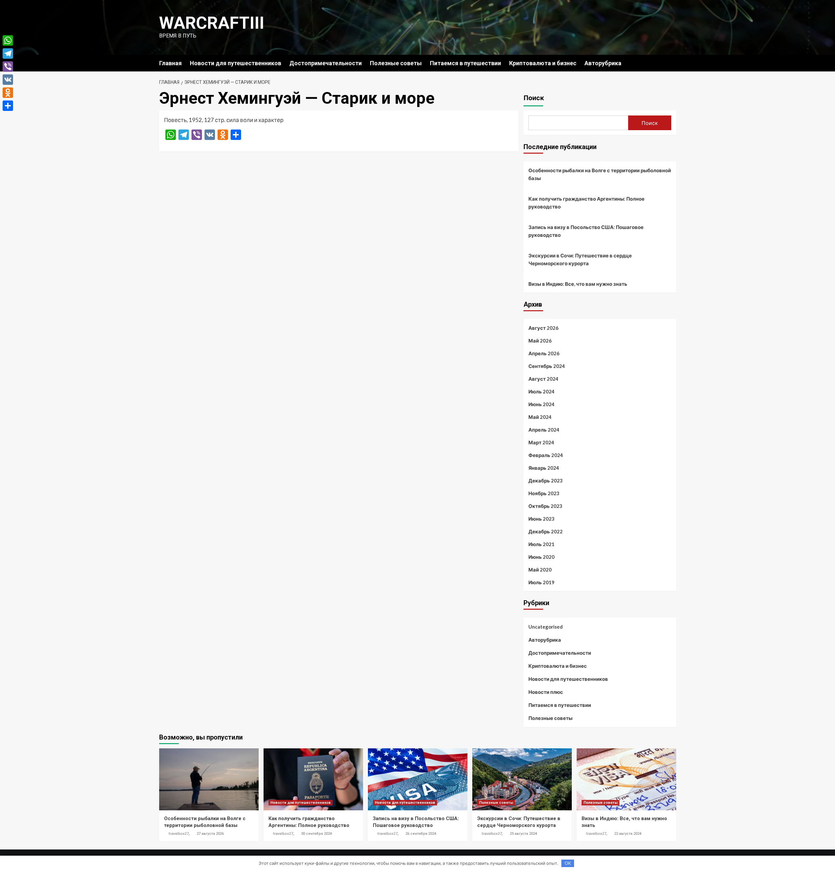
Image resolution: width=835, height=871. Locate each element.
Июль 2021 (541, 544)
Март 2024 (541, 442)
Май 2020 (540, 570)
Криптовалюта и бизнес (542, 63)
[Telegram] (7, 53)
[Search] (672, 63)
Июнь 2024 (541, 404)
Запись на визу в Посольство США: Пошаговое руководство (586, 231)
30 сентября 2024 (316, 834)
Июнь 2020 (541, 557)
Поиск (534, 98)
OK (568, 863)
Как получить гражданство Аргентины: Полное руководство (586, 202)
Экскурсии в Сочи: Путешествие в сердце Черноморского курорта (580, 259)
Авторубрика (602, 63)
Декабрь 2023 (545, 480)
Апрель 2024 (543, 430)
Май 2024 (540, 417)
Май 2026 (540, 341)
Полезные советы (396, 63)
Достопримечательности (325, 63)
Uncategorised (545, 627)
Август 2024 (543, 379)
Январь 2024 (543, 468)
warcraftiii (211, 23)
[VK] (7, 79)
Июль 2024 (541, 391)
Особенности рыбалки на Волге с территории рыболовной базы (599, 174)
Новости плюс (545, 692)
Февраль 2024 (545, 455)
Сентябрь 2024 (546, 366)
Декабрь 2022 (545, 531)
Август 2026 (543, 328)
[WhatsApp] (7, 40)
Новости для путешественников (235, 63)
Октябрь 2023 (545, 506)
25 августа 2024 (523, 834)
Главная (170, 63)
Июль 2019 (541, 582)
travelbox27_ (179, 833)
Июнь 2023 (541, 519)
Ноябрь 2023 (543, 493)
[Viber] (7, 66)
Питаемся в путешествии (465, 63)
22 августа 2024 (627, 834)
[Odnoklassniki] (7, 92)
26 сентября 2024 (420, 834)
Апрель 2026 (543, 353)
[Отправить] (7, 105)
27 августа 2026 (210, 834)
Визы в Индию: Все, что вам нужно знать (577, 284)
